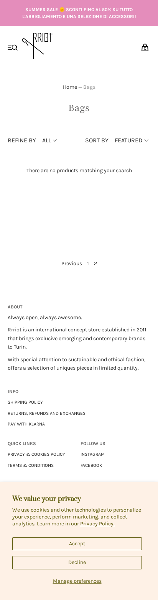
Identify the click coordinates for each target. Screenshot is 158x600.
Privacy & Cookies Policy (36, 454)
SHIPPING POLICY (25, 402)
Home (70, 87)
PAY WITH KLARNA (26, 424)
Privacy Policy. (97, 523)
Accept (77, 543)
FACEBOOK (91, 465)
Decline (77, 562)
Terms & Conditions (31, 465)
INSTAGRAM (93, 454)
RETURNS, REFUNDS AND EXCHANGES (47, 413)
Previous (71, 263)
